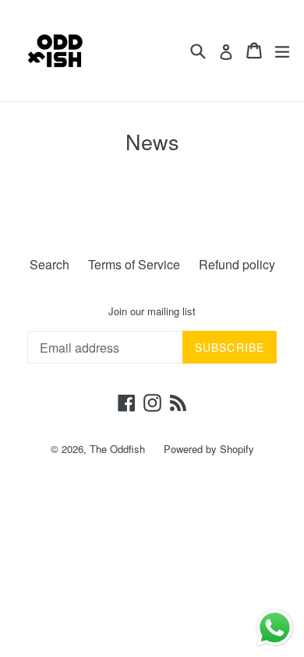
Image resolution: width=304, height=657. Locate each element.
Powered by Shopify (209, 448)
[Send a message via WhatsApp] (274, 627)
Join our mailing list (152, 311)
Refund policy (237, 264)
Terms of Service (134, 264)
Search (49, 264)
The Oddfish (117, 448)
